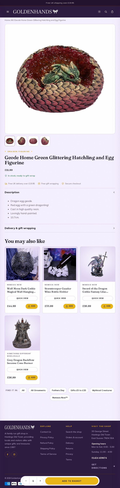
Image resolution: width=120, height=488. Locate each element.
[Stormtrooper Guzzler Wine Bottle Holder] (59, 264)
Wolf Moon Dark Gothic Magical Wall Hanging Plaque (21, 290)
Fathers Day (58, 390)
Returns (69, 448)
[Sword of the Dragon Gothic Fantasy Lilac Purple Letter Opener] (97, 264)
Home (7, 20)
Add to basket (72, 481)
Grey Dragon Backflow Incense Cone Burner (20, 361)
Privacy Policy (47, 437)
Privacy (69, 454)
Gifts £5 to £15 (78, 390)
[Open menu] (8, 12)
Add (33, 306)
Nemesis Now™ (60, 397)
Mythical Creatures (102, 390)
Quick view (22, 298)
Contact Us (45, 432)
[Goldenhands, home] (35, 12)
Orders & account (74, 437)
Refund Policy (46, 443)
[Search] (106, 12)
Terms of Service (48, 454)
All (12, 20)
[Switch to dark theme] (99, 12)
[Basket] (112, 12)
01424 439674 (99, 458)
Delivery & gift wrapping (20, 228)
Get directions (103, 466)
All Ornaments (38, 390)
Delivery (70, 443)
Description (12, 192)
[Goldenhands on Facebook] (7, 454)
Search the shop (74, 432)
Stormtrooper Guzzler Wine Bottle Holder (58, 290)
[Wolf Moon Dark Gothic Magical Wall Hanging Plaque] (22, 264)
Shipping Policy (47, 448)
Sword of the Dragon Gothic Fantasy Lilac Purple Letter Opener (95, 290)
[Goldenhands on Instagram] (14, 454)
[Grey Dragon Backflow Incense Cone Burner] (22, 333)
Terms (69, 459)
